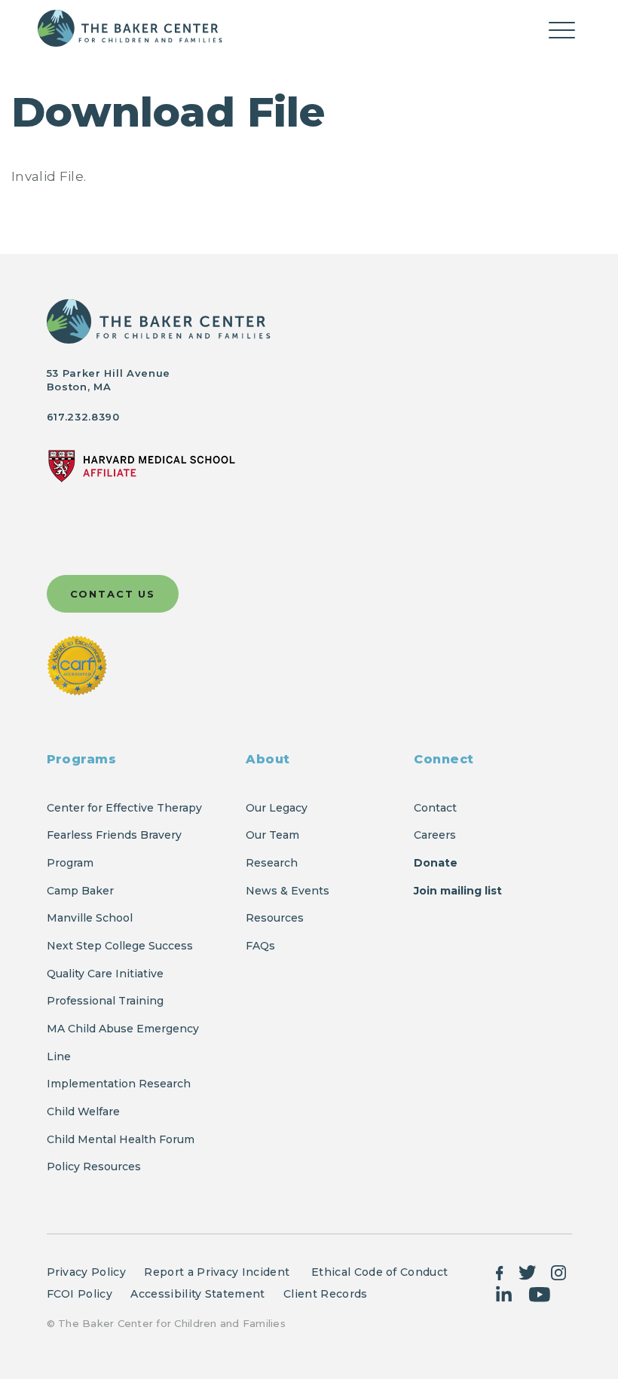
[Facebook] (499, 1271)
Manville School (90, 918)
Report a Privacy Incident (218, 1272)
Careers (435, 835)
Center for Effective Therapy (124, 808)
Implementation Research (119, 1083)
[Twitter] (528, 1271)
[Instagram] (558, 1271)
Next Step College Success (120, 945)
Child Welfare (83, 1111)
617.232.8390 (83, 417)
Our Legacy (276, 808)
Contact (435, 808)
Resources (275, 918)
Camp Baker (80, 890)
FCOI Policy (80, 1294)
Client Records (325, 1294)
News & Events (287, 890)
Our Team (272, 835)
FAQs (260, 945)
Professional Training (105, 1000)
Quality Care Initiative (105, 973)
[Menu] (562, 32)
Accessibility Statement (197, 1294)
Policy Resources (94, 1166)
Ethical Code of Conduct (379, 1272)
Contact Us (113, 594)
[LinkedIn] (504, 1293)
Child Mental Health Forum (122, 1139)
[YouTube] (539, 1293)
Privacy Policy (86, 1272)
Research (272, 863)
